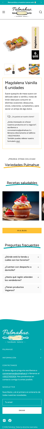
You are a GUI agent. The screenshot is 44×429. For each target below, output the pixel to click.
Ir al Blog (22, 231)
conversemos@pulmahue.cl (14, 373)
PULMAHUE (7, 349)
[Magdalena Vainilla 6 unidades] (9, 69)
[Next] (41, 2)
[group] (22, 2)
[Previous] (3, 2)
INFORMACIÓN (9, 358)
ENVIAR (22, 410)
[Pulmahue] (22, 12)
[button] (40, 12)
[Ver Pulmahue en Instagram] (4, 420)
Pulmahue (11, 427)
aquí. (18, 141)
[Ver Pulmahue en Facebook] (10, 420)
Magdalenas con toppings (16, 215)
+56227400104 (9, 376)
